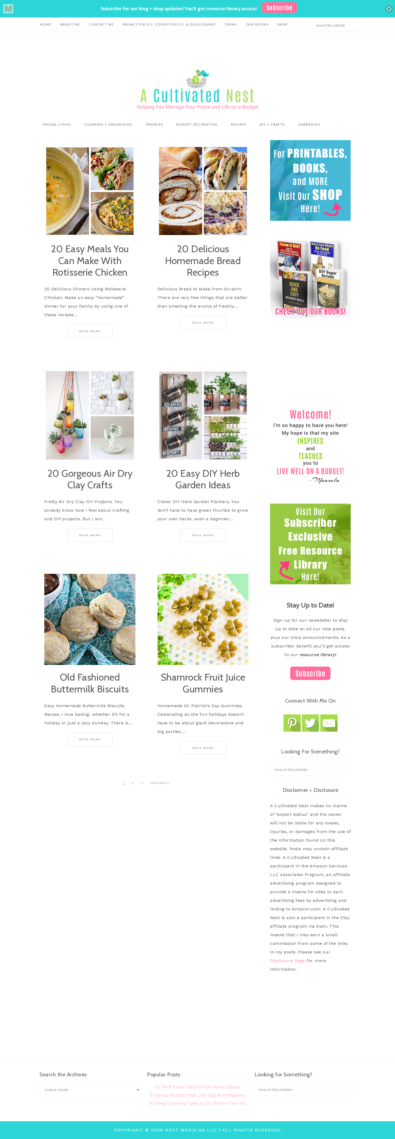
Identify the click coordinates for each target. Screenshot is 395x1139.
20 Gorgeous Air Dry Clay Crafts (90, 479)
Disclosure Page (287, 960)
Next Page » (160, 783)
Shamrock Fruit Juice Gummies (203, 683)
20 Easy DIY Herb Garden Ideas (203, 479)
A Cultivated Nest (197, 90)
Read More (89, 331)
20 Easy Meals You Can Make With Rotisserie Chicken (90, 260)
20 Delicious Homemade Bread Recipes (203, 260)
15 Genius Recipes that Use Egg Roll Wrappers (197, 1095)
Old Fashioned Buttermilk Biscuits (90, 683)
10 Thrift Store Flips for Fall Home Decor (197, 1087)
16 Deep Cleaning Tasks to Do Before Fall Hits (197, 1103)
